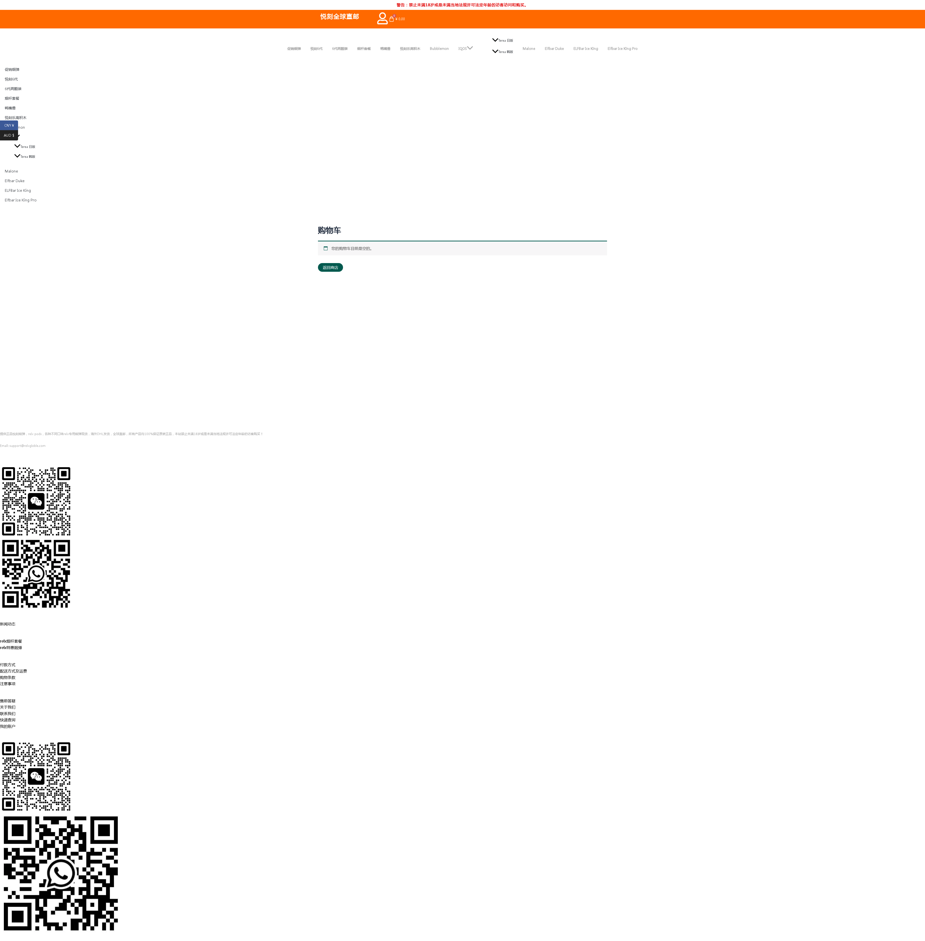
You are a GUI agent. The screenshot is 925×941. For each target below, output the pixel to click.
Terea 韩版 (505, 51)
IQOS (463, 48)
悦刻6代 (317, 48)
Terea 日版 (505, 40)
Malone (529, 48)
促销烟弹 (294, 48)
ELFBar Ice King (586, 48)
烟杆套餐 (364, 48)
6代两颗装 (340, 48)
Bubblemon (439, 48)
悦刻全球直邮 (339, 16)
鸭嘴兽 (385, 48)
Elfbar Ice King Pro (623, 48)
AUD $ (11, 135)
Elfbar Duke (554, 48)
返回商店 (330, 267)
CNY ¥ (11, 125)
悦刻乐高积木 (410, 48)
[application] (470, 48)
